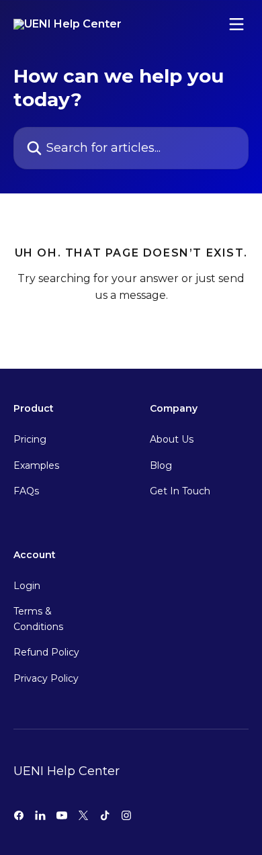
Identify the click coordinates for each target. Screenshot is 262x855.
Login (26, 586)
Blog (161, 465)
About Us (171, 439)
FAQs (26, 491)
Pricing (29, 439)
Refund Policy (46, 652)
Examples (36, 465)
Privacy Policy (46, 678)
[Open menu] (236, 24)
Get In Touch (180, 491)
